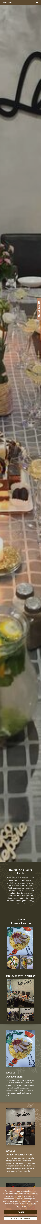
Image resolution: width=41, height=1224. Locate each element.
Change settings (20, 1218)
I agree (20, 1212)
